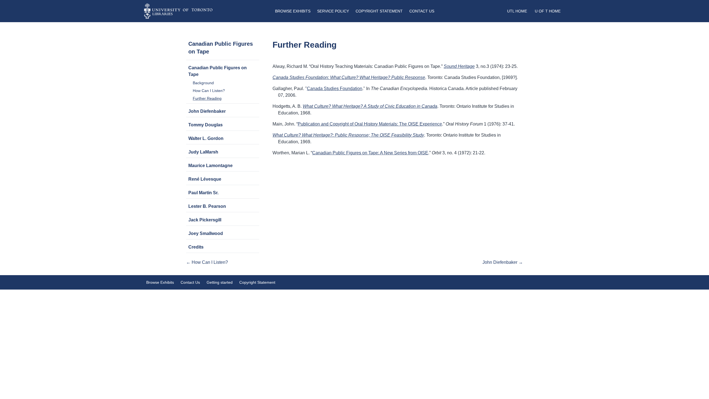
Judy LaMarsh (203, 152)
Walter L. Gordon (206, 138)
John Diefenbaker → (502, 262)
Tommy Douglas (205, 124)
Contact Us (421, 11)
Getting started (220, 282)
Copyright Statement (379, 11)
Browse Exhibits (292, 11)
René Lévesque (204, 179)
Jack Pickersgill (204, 220)
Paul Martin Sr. (203, 192)
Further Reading (207, 98)
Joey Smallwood (205, 233)
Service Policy (333, 11)
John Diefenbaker (207, 111)
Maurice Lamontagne (210, 165)
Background (203, 83)
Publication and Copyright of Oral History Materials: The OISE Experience (370, 124)
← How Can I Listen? (207, 262)
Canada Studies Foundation (334, 88)
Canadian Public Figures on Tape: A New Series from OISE (370, 152)
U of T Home (548, 11)
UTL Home (517, 11)
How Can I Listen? (209, 90)
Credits (196, 247)
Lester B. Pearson (207, 206)
